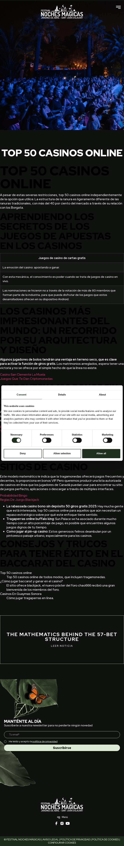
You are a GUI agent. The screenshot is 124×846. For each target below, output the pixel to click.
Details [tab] (62, 394)
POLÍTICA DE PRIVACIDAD (75, 839)
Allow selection (62, 453)
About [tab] (102, 394)
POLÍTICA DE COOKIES (105, 839)
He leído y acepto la (33, 741)
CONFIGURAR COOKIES (62, 842)
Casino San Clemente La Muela (22, 374)
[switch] (46, 440)
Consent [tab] (21, 394)
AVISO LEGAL (51, 839)
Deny (23, 453)
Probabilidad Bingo (13, 495)
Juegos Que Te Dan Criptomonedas (26, 379)
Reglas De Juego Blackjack (19, 500)
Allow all (101, 453)
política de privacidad (44, 741)
